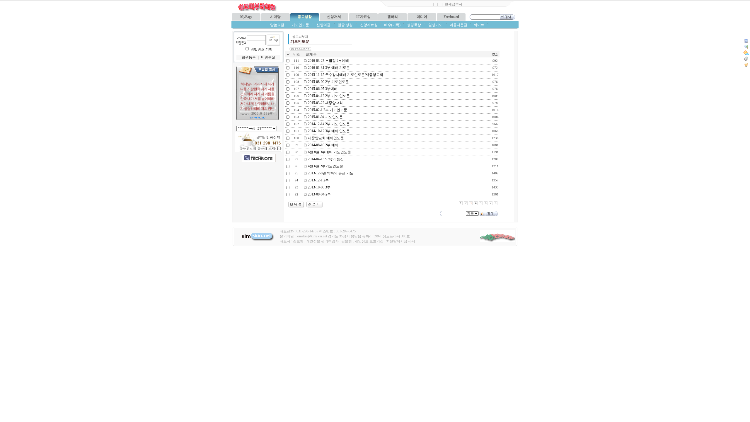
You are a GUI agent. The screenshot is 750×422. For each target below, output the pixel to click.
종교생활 (305, 17)
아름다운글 (458, 25)
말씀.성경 (345, 25)
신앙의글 (323, 25)
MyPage (246, 17)
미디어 (422, 17)
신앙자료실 (369, 25)
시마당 (275, 17)
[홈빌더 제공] (258, 158)
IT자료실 (363, 17)
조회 (495, 54)
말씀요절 (277, 25)
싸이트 (479, 25)
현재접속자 (453, 4)
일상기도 (435, 25)
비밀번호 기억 (261, 49)
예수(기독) (392, 25)
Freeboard (451, 17)
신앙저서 (334, 17)
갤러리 (392, 17)
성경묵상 (414, 25)
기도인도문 (300, 25)
